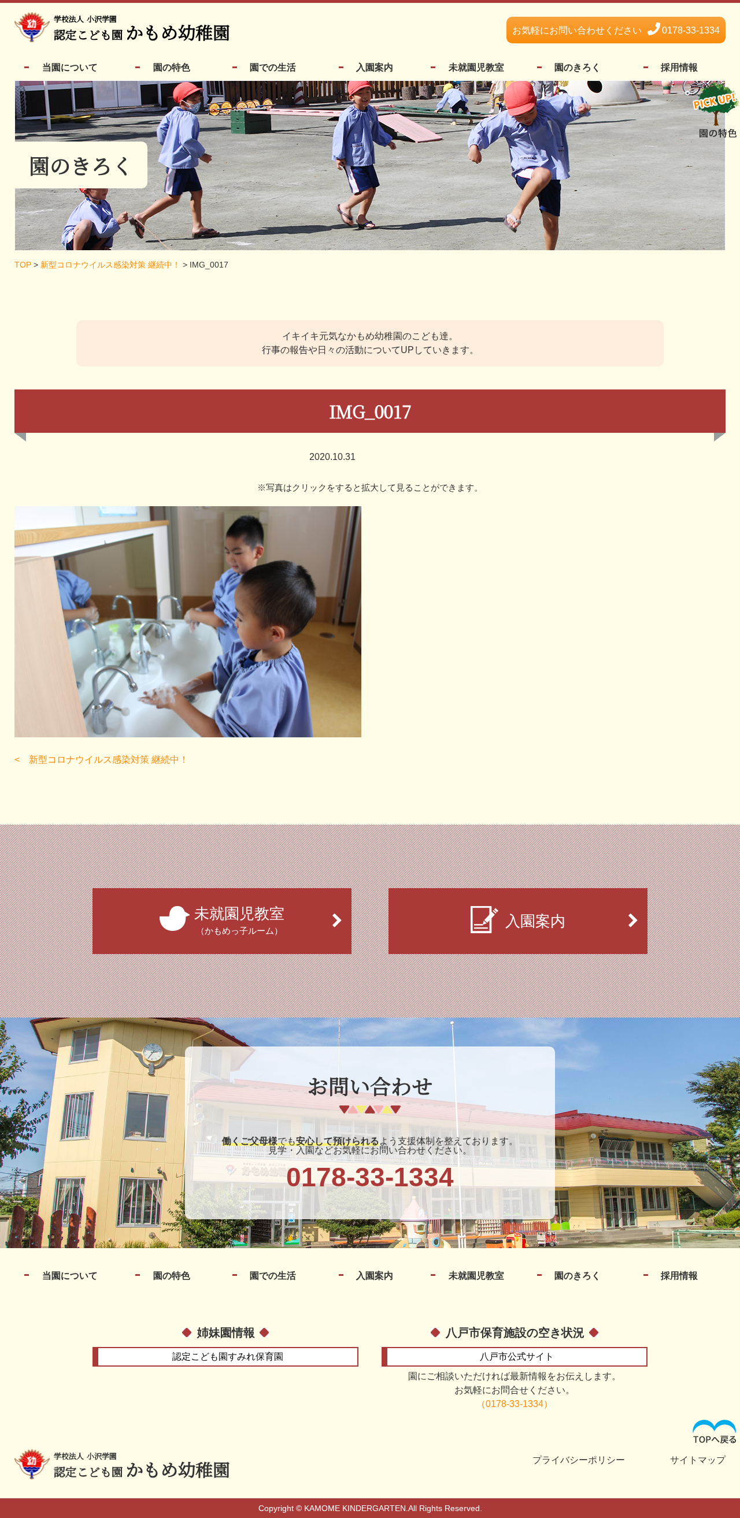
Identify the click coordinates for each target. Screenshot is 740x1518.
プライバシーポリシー (578, 1460)
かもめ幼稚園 (142, 28)
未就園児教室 (476, 67)
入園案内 (374, 67)
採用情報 (679, 67)
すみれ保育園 (227, 1356)
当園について (70, 67)
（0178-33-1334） (514, 1404)
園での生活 (273, 67)
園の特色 (171, 67)
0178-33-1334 (616, 30)
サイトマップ (698, 1460)
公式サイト (517, 1356)
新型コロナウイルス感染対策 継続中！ (108, 759)
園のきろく (577, 67)
